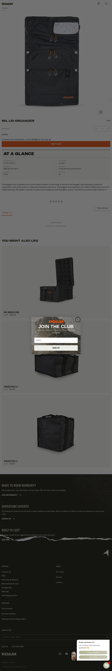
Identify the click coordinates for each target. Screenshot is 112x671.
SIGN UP (56, 348)
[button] (106, 665)
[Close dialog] (78, 320)
